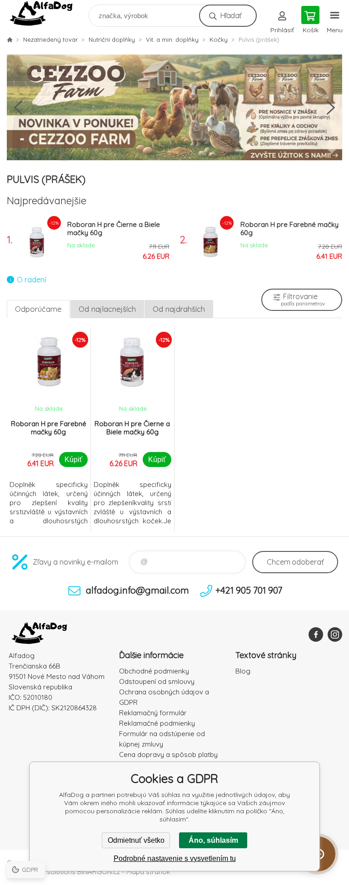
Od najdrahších (179, 309)
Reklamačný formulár (153, 712)
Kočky (218, 39)
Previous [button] (18, 107)
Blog (242, 671)
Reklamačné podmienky (157, 723)
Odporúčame (38, 309)
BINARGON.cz (98, 871)
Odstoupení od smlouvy (156, 681)
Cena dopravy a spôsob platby (168, 754)
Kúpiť (73, 459)
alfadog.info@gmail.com (137, 590)
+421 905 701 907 (248, 590)
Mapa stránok (148, 871)
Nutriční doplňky (112, 39)
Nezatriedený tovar (50, 39)
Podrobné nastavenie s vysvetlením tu (175, 858)
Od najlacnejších (107, 309)
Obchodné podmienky (154, 671)
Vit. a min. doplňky (172, 39)
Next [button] (330, 107)
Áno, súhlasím (213, 840)
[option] (174, 108)
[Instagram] (335, 634)
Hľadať (230, 15)
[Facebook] (316, 634)
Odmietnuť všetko (136, 840)
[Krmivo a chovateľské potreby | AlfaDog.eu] (9, 39)
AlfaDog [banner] (47, 13)
